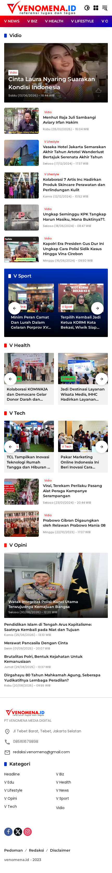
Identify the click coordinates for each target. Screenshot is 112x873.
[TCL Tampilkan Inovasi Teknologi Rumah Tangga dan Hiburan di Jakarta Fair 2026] (29, 436)
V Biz (60, 774)
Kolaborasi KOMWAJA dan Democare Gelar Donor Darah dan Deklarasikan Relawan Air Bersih (28, 394)
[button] (87, 8)
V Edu (9, 782)
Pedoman (13, 850)
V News (62, 790)
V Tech (67, 446)
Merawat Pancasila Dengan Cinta (36, 643)
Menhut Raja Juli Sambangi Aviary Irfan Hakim (69, 120)
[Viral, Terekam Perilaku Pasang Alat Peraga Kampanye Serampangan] (21, 492)
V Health (68, 379)
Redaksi (36, 850)
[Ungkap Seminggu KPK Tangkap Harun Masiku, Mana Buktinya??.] (21, 217)
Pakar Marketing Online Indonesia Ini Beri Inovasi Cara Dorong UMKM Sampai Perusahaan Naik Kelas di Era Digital (83, 462)
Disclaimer (60, 850)
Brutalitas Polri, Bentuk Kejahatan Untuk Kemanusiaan (43, 659)
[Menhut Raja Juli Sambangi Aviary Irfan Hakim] (21, 121)
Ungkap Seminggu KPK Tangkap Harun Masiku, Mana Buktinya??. (74, 217)
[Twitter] (18, 832)
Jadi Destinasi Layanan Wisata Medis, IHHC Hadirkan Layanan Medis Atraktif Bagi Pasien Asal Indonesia (83, 394)
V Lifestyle (51, 142)
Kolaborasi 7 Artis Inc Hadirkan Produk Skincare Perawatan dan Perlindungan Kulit (74, 184)
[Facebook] (8, 832)
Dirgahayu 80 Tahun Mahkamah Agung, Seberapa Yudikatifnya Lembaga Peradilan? (52, 678)
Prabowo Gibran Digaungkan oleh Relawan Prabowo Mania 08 (74, 523)
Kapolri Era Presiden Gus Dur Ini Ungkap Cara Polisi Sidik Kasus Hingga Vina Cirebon (73, 248)
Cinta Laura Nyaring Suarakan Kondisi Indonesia (51, 83)
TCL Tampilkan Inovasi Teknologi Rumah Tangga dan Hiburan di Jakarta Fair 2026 (29, 462)
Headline (12, 774)
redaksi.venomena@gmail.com (41, 752)
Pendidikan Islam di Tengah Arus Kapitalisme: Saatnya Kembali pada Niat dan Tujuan (48, 627)
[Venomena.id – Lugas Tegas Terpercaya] (41, 7)
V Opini (10, 798)
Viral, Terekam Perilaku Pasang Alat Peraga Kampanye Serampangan (72, 490)
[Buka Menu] (96, 8)
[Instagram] (27, 832)
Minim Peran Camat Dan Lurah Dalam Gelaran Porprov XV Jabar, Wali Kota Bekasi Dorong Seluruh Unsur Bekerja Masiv (30, 322)
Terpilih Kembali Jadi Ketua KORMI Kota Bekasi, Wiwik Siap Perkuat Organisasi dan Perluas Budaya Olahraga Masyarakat (81, 322)
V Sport (67, 307)
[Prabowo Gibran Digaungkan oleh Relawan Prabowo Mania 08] (21, 524)
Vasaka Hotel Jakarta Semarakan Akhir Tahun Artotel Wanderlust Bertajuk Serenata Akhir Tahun (74, 152)
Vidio (13, 72)
